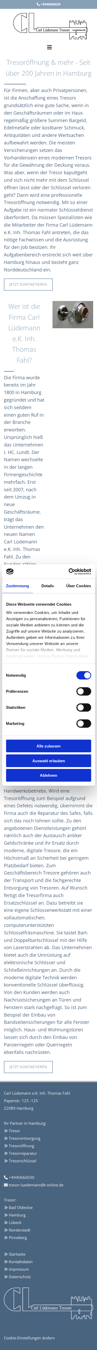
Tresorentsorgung (24, 1138)
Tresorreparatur (23, 1153)
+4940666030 (51, 4)
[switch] (83, 691)
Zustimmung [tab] (17, 586)
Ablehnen (48, 775)
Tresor (15, 1130)
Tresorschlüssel (22, 1160)
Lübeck (15, 1222)
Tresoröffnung (21, 1145)
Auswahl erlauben (48, 760)
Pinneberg (18, 1237)
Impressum (19, 1269)
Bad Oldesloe (21, 1207)
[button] (28, 284)
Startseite (17, 1254)
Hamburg (17, 1215)
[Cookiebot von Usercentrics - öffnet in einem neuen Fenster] (69, 571)
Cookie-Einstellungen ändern (29, 1337)
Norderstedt (19, 1230)
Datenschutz (20, 1276)
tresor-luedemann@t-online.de (36, 1184)
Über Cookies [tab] (78, 586)
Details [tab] (47, 586)
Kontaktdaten (21, 1261)
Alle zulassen (48, 746)
